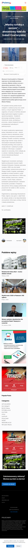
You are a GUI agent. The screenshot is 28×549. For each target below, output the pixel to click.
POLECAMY (5, 418)
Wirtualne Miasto (7, 424)
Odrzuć (18, 546)
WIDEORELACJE (6, 422)
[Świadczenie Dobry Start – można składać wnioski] (14, 262)
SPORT (4, 420)
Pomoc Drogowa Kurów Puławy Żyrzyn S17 (12, 526)
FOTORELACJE (6, 410)
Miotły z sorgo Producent (7, 520)
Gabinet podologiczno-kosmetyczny (14, 521)
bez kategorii (14, 18)
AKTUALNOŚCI (6, 404)
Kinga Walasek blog (17, 520)
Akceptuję (10, 546)
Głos (4, 71)
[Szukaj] (22, 2)
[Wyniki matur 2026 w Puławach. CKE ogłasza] (14, 286)
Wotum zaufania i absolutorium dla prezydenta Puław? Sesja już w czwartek (12, 321)
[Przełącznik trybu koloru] (19, 3)
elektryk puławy (18, 521)
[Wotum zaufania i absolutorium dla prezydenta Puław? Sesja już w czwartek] (14, 310)
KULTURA (4, 412)
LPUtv (3, 414)
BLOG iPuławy (6, 408)
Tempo (16, 67)
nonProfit (4, 416)
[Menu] (25, 3)
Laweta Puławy (7, 527)
